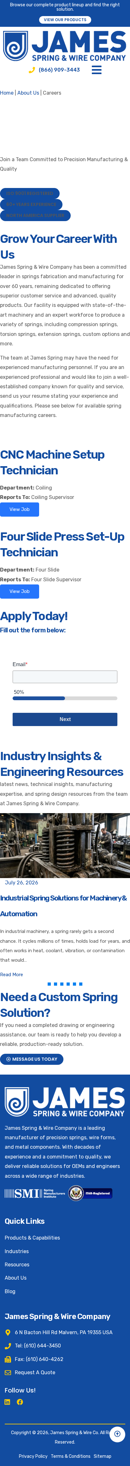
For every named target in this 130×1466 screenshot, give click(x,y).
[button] (30, 193)
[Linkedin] (7, 1402)
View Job (19, 509)
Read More (11, 974)
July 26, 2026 (21, 883)
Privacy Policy (33, 1456)
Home (7, 93)
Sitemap (102, 1456)
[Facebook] (20, 1402)
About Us (28, 93)
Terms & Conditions (71, 1456)
